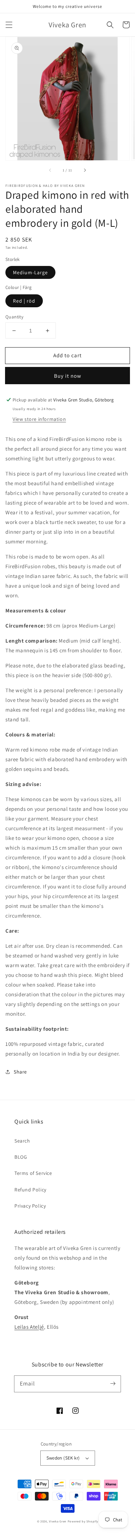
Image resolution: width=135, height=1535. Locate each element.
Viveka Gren (58, 1521)
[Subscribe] (113, 1384)
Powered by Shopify (83, 1521)
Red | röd (24, 301)
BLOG (20, 1157)
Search (22, 1141)
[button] (9, 25)
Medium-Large (30, 272)
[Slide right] (85, 170)
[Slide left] (50, 170)
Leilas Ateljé (29, 1326)
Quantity (14, 317)
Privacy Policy (30, 1206)
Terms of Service (33, 1173)
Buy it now (67, 375)
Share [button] (20, 1071)
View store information (39, 419)
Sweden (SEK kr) (63, 1458)
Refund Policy (30, 1189)
